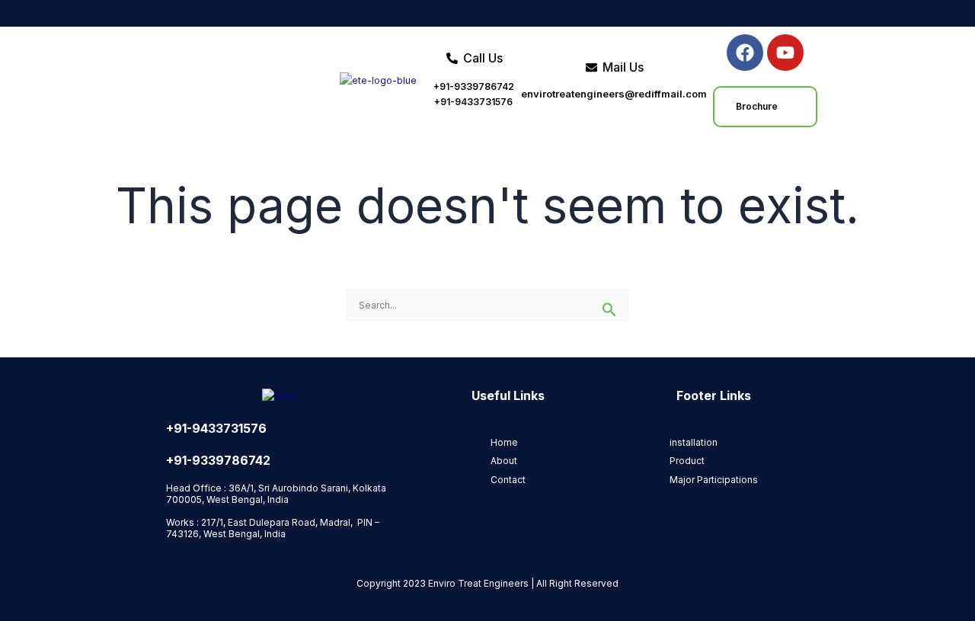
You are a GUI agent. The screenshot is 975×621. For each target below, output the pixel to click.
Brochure (757, 106)
